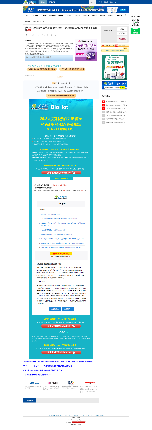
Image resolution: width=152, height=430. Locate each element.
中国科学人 (61, 15)
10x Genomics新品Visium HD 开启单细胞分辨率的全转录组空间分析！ (48, 366)
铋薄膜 (106, 50)
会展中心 (94, 15)
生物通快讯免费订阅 (110, 2)
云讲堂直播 (86, 15)
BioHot (77, 15)
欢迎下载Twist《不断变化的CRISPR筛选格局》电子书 (42, 370)
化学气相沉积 (111, 50)
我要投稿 (122, 39)
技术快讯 (110, 15)
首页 (27, 15)
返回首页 (52, 2)
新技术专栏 (52, 15)
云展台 (69, 15)
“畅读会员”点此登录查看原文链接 (72, 69)
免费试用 (119, 15)
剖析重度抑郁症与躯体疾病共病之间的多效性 (119, 119)
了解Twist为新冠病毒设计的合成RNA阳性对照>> (39, 57)
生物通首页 (28, 21)
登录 (100, 2)
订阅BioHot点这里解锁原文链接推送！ (41, 69)
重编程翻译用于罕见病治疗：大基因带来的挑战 (119, 105)
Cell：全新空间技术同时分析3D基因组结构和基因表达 (121, 115)
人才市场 (44, 15)
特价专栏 (102, 15)
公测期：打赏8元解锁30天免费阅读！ (61, 96)
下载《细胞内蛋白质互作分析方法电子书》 (38, 375)
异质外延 (117, 50)
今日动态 (35, 15)
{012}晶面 (121, 50)
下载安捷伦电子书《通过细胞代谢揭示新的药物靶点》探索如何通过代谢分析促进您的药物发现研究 (58, 361)
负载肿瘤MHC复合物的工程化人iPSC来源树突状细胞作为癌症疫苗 (125, 112)
